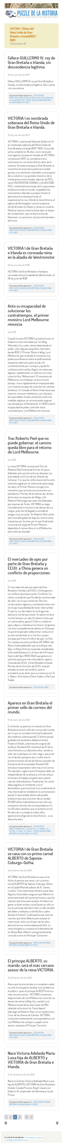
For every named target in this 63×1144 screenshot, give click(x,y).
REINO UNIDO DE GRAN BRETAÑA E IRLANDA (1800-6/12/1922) (30, 101)
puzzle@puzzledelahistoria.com (16, 1140)
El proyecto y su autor (33, 1137)
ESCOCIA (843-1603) (40, 687)
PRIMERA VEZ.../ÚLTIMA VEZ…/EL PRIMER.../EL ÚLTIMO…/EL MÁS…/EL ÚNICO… (29, 829)
